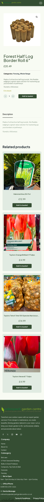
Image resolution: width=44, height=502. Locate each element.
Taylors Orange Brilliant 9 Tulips (22, 255)
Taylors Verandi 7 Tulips (22, 376)
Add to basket (27, 96)
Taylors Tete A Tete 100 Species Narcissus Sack (23, 316)
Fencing (16, 74)
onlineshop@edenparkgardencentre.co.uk (16, 494)
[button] (37, 17)
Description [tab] (8, 114)
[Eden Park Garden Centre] (11, 3)
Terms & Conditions (22, 498)
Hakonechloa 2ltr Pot (22, 194)
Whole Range (25, 74)
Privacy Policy (38, 498)
